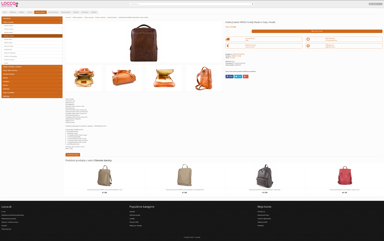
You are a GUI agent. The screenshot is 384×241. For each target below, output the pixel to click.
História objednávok (264, 219)
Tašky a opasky (89, 17)
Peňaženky (6, 18)
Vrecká (6, 63)
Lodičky (132, 219)
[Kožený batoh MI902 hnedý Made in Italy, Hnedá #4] (204, 78)
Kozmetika (85, 12)
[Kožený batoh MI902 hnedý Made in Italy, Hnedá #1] (84, 78)
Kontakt (4, 226)
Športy (5, 85)
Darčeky (76, 12)
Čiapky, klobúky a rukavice (12, 67)
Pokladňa (261, 226)
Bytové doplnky (53, 12)
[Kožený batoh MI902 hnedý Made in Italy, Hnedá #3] (164, 78)
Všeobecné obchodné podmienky (13, 215)
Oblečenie (13, 12)
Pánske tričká (134, 222)
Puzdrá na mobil (9, 60)
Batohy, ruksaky (100, 17)
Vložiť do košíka (318, 31)
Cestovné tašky (8, 46)
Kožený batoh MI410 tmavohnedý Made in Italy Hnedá (264, 190)
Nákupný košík (262, 222)
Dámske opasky (9, 29)
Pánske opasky (8, 25)
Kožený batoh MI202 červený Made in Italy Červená (344, 190)
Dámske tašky (8, 43)
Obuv (4, 12)
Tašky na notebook (10, 53)
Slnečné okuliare (8, 74)
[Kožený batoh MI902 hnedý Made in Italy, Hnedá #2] (124, 78)
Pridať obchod (6, 229)
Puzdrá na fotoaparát (10, 56)
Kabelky (21, 12)
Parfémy (93, 12)
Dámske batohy (112, 17)
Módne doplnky (40, 12)
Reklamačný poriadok (9, 219)
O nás (3, 212)
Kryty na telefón (8, 93)
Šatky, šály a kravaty (10, 70)
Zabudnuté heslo (263, 215)
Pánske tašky (8, 39)
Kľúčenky (6, 96)
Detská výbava (65, 12)
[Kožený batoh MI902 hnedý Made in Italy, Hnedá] (144, 42)
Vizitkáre (6, 81)
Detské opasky (8, 32)
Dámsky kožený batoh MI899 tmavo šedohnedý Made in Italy (104, 190)
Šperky (5, 78)
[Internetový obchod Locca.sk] (10, 4)
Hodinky (29, 12)
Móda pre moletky (136, 226)
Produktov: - (376, 4)
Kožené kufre (8, 49)
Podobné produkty (72, 155)
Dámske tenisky (135, 215)
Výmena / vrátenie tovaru (10, 222)
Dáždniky (6, 89)
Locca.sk (68, 17)
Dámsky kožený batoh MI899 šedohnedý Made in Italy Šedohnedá (185, 190)
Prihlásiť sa (261, 212)
